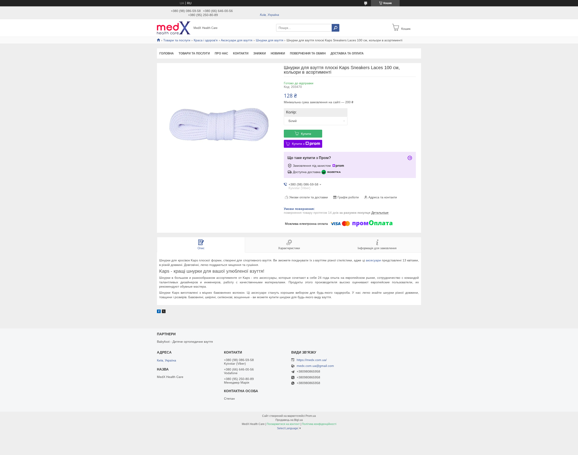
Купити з (298, 143)
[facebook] (159, 312)
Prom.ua (310, 415)
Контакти (240, 53)
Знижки (259, 53)
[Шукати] (335, 28)
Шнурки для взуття (269, 40)
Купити (306, 134)
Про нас (221, 53)
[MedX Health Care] (174, 27)
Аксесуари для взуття (236, 40)
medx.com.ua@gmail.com (315, 366)
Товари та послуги (176, 40)
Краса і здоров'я (206, 40)
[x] (163, 312)
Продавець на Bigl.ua (289, 420)
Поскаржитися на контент (283, 424)
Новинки (278, 53)
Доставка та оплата (347, 53)
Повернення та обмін (308, 53)
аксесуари (373, 260)
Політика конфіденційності (319, 424)
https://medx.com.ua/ (312, 360)
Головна (166, 53)
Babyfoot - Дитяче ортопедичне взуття (185, 341)
